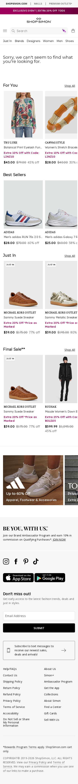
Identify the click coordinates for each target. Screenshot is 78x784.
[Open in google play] (49, 581)
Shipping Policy (12, 681)
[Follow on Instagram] (6, 563)
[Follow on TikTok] (36, 563)
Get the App (51, 688)
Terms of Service (14, 707)
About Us (50, 669)
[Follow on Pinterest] (26, 563)
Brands (19, 41)
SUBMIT (39, 628)
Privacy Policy (12, 700)
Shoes (70, 41)
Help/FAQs (10, 669)
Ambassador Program (58, 681)
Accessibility (10, 713)
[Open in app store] (18, 581)
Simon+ (49, 675)
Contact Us (10, 675)
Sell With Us (51, 719)
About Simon (52, 700)
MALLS (38, 3)
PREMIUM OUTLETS (60, 3)
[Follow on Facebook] (16, 563)
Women (48, 41)
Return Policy (11, 688)
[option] (24, 128)
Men (60, 41)
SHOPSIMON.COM (16, 3)
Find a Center (52, 707)
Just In (7, 41)
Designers (33, 41)
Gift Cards (50, 713)
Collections (51, 694)
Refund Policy (11, 694)
